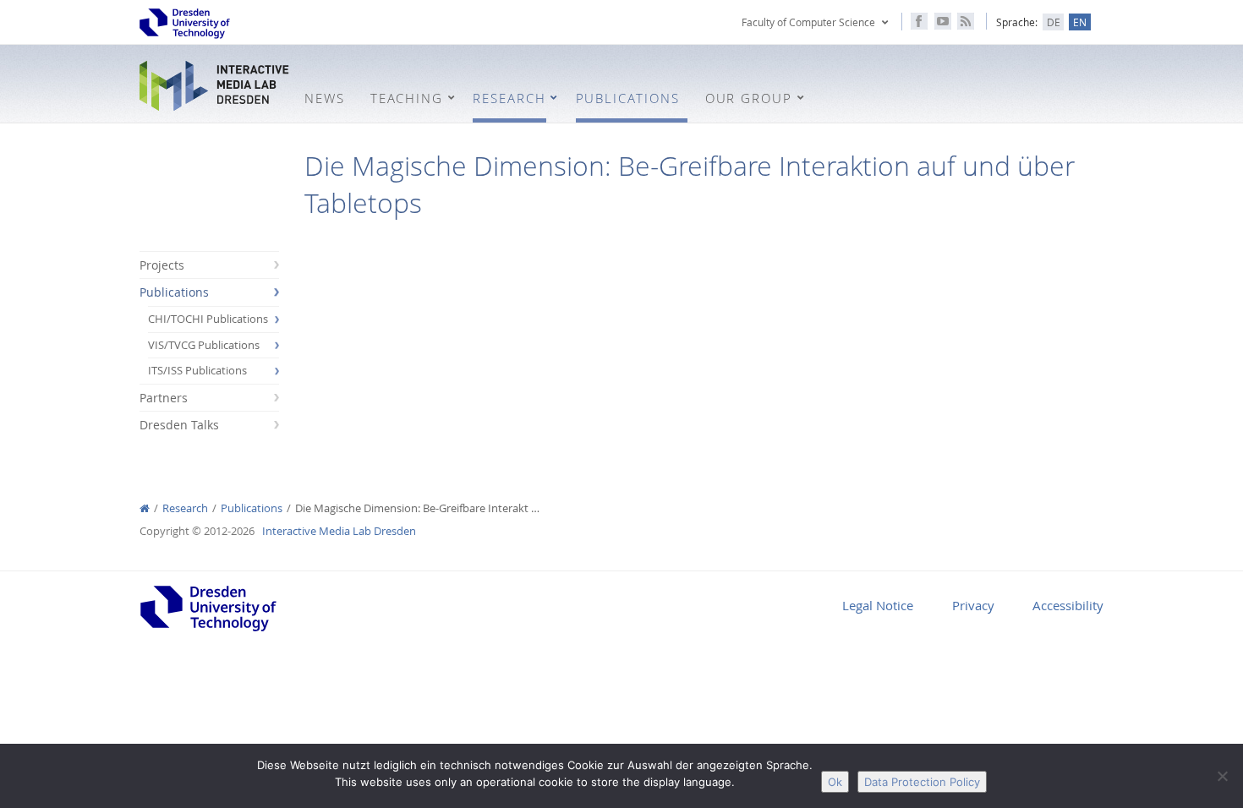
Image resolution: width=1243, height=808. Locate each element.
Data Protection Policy (922, 782)
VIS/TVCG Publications (204, 345)
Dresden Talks (179, 425)
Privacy (973, 605)
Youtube (942, 21)
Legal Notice (877, 605)
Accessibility (1067, 605)
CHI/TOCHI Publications (208, 319)
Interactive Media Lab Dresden (216, 86)
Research (185, 508)
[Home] (145, 508)
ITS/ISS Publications (197, 370)
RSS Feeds (965, 21)
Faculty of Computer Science (808, 22)
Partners (164, 398)
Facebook (919, 21)
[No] (1221, 775)
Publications (174, 292)
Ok (835, 782)
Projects (162, 265)
